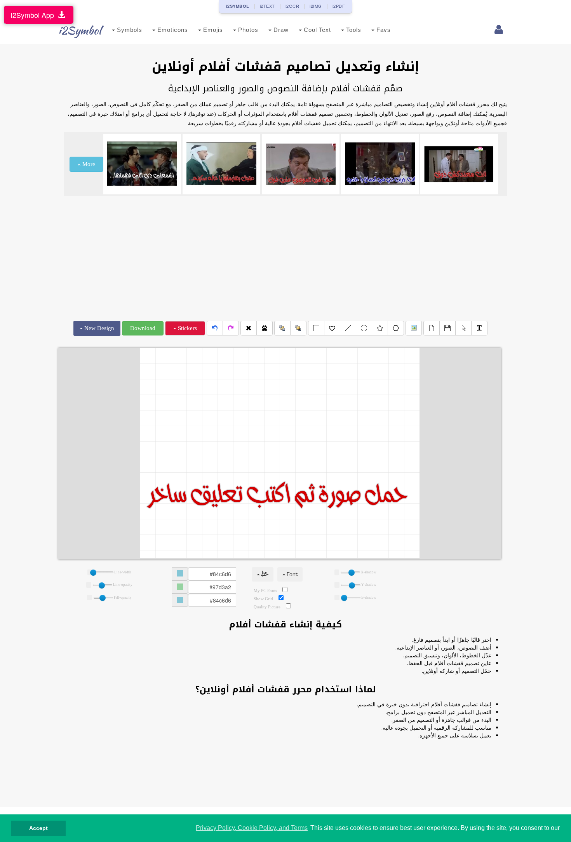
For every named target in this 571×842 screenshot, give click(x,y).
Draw (280, 29)
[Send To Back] (282, 328)
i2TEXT (267, 6)
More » (86, 164)
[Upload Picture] (414, 328)
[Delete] (248, 328)
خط (264, 574)
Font (292, 574)
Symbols (128, 29)
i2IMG (316, 6)
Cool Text (316, 29)
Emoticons (171, 29)
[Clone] (264, 328)
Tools (352, 29)
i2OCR (292, 6)
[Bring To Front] (298, 328)
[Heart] (332, 328)
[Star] (380, 328)
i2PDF (339, 6)
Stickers (186, 328)
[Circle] (364, 328)
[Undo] (215, 328)
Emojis (212, 29)
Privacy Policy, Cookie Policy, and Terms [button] (252, 828)
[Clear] (431, 328)
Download (142, 328)
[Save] (447, 328)
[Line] (348, 328)
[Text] (479, 328)
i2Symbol (79, 30)
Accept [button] (38, 828)
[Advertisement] (285, 258)
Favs (382, 29)
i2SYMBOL (237, 6)
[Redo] (231, 328)
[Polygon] (396, 328)
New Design (98, 328)
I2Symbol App (34, 15)
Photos (247, 29)
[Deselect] (463, 328)
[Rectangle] (316, 328)
